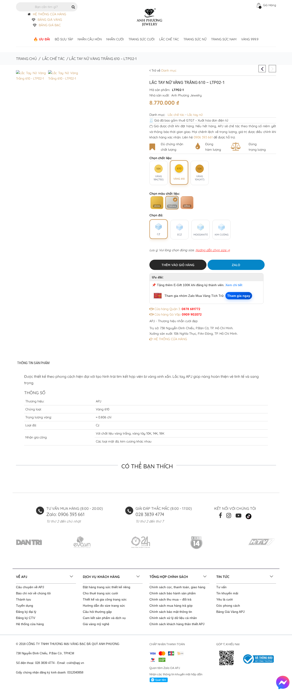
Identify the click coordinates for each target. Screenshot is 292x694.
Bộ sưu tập (64, 39)
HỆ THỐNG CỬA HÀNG (49, 14)
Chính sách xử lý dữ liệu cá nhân (173, 618)
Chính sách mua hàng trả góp (171, 605)
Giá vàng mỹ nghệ (96, 624)
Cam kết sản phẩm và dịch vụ (104, 618)
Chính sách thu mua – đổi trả (170, 599)
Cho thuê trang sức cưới (100, 593)
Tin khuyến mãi (227, 593)
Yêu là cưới (224, 599)
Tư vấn (221, 587)
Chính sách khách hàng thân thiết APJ (176, 624)
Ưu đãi (44, 39)
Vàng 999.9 (249, 39)
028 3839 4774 (150, 514)
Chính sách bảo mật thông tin (170, 612)
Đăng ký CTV (25, 618)
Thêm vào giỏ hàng (178, 265)
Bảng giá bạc (50, 25)
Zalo (236, 265)
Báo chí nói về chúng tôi (33, 593)
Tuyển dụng (24, 605)
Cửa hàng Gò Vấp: (178, 314)
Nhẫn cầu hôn (90, 39)
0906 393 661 (203, 137)
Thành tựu (23, 599)
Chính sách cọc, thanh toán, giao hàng (177, 587)
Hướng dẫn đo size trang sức (104, 605)
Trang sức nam (224, 39)
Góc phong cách (228, 605)
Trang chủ (26, 58)
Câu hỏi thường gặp (97, 612)
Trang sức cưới (141, 39)
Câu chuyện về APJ (30, 587)
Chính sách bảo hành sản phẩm (172, 593)
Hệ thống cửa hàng (30, 624)
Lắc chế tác (169, 39)
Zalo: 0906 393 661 (65, 514)
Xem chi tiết (233, 285)
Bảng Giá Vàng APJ (230, 612)
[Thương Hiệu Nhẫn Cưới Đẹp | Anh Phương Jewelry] (149, 17)
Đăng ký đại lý (26, 612)
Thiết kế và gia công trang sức (105, 599)
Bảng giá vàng (50, 20)
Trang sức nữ (194, 39)
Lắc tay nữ (195, 115)
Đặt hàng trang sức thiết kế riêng (106, 587)
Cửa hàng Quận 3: (177, 309)
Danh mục (168, 70)
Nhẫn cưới (115, 39)
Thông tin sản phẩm (33, 363)
